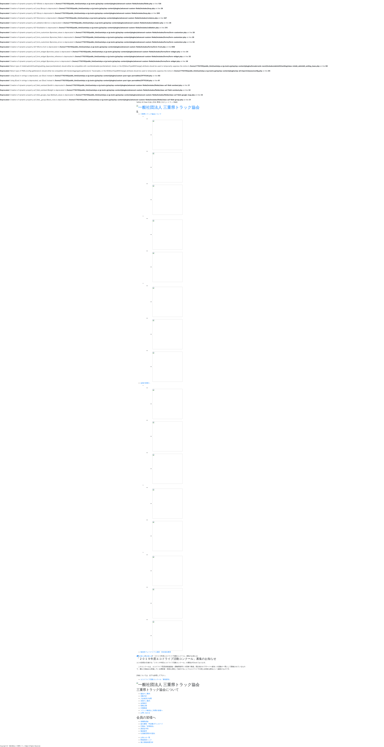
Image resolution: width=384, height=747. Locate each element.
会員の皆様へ (145, 383)
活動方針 (143, 696)
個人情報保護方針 (146, 742)
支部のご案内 (145, 701)
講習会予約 (144, 729)
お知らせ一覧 (145, 737)
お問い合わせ (145, 713)
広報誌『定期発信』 (147, 726)
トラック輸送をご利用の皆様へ (151, 710)
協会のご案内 (145, 694)
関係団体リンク (146, 740)
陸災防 (155, 652)
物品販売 (143, 731)
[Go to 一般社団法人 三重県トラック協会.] (137, 656)
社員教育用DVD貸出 (147, 733)
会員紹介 (143, 703)
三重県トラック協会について (150, 114)
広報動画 (143, 708)
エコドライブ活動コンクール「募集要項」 (155, 679)
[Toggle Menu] (137, 112)
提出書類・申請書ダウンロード (151, 724)
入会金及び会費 (146, 698)
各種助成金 (144, 721)
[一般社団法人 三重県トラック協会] (168, 106)
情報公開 (143, 706)
